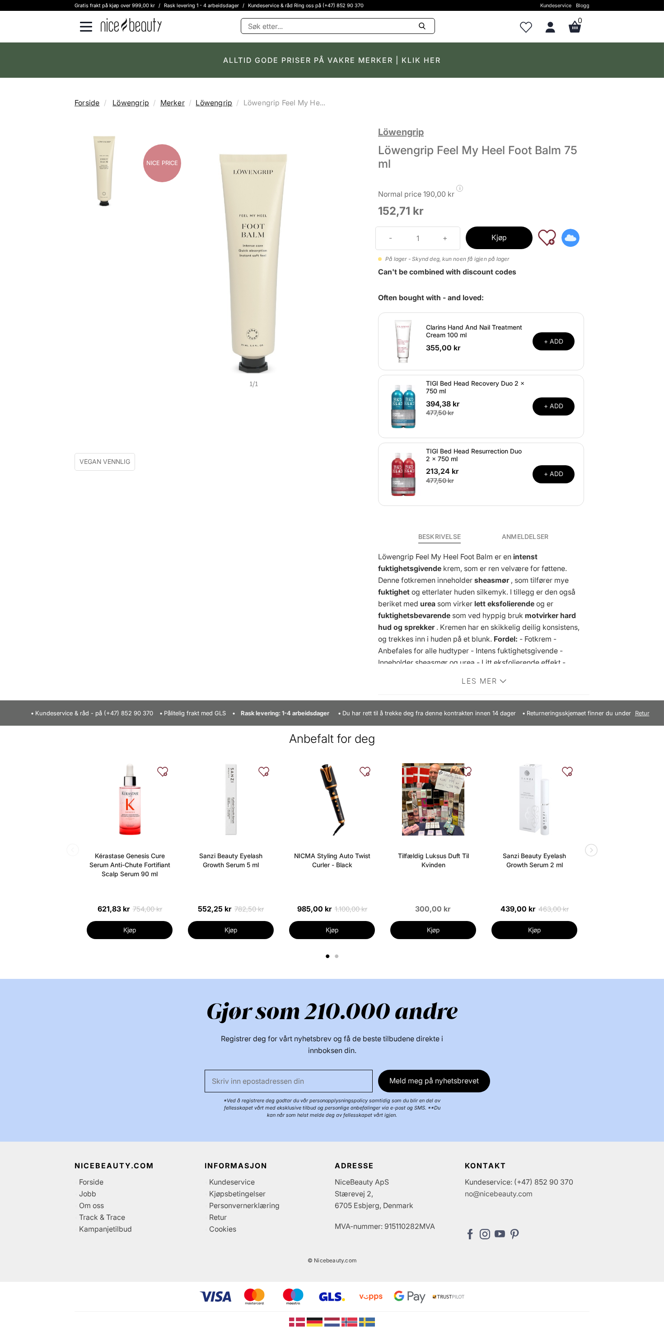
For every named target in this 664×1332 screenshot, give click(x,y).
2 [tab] (337, 956)
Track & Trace (102, 1217)
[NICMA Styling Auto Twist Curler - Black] (332, 799)
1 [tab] (328, 956)
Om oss (91, 1205)
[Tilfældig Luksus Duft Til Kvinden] (433, 799)
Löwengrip (130, 102)
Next (589, 850)
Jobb (87, 1193)
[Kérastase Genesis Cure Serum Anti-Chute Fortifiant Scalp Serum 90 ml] (130, 799)
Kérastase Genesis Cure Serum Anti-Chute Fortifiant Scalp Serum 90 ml (129, 865)
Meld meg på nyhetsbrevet (434, 1080)
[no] (350, 1321)
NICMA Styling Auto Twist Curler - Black (332, 860)
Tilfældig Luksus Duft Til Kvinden (433, 860)
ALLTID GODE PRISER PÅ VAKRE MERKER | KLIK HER (332, 60)
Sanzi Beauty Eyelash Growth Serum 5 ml (230, 860)
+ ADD (553, 341)
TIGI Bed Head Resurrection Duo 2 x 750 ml (474, 455)
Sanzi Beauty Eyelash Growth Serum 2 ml (534, 860)
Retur (642, 713)
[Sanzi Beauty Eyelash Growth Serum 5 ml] (231, 799)
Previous (74, 850)
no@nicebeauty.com (499, 1193)
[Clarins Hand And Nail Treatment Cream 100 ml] (403, 340)
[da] (298, 1321)
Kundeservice (555, 5)
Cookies (222, 1228)
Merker (172, 102)
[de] (315, 1321)
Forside (87, 102)
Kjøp (499, 237)
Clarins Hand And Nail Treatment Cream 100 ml (474, 331)
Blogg (582, 5)
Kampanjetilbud (105, 1228)
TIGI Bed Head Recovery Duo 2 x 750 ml (475, 387)
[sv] (367, 1321)
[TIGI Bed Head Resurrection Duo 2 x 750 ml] (403, 473)
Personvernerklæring (244, 1205)
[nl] (333, 1321)
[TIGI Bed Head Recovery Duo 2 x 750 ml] (403, 405)
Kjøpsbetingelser (237, 1193)
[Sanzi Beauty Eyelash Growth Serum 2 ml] (534, 799)
